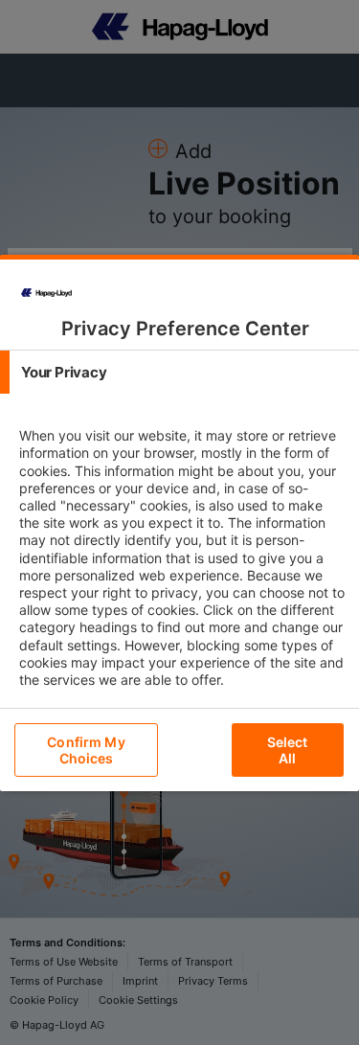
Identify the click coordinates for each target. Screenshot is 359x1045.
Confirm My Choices (85, 750)
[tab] (179, 372)
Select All (287, 750)
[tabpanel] (182, 574)
